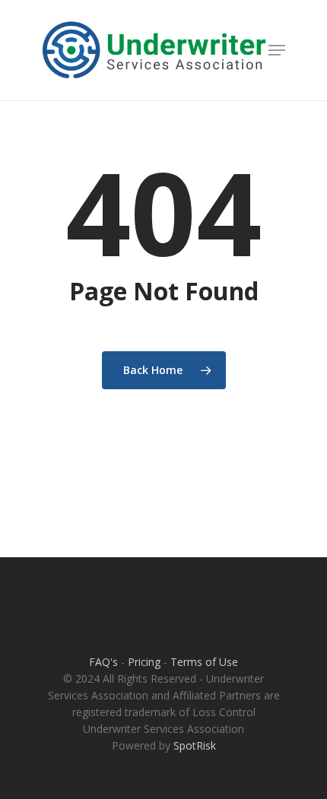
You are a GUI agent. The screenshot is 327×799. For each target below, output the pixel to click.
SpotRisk (194, 745)
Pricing (144, 662)
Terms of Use (204, 662)
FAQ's (103, 662)
